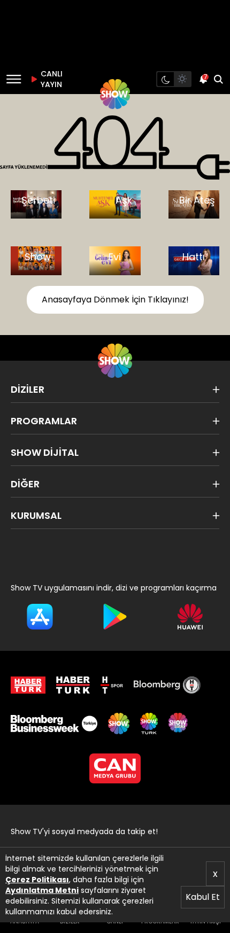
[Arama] (218, 79)
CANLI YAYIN (50, 79)
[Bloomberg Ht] (167, 685)
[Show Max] (179, 723)
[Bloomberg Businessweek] (54, 723)
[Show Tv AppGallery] (190, 616)
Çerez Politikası (37, 879)
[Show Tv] (115, 94)
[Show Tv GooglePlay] (115, 616)
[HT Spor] (112, 685)
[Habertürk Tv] (73, 685)
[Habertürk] (28, 685)
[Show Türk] (148, 723)
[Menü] (13, 79)
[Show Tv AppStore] (40, 616)
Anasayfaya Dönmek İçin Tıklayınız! (115, 299)
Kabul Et (203, 897)
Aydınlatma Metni (42, 890)
